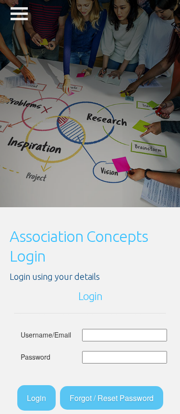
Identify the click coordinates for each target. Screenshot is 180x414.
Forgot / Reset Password (112, 397)
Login (36, 397)
